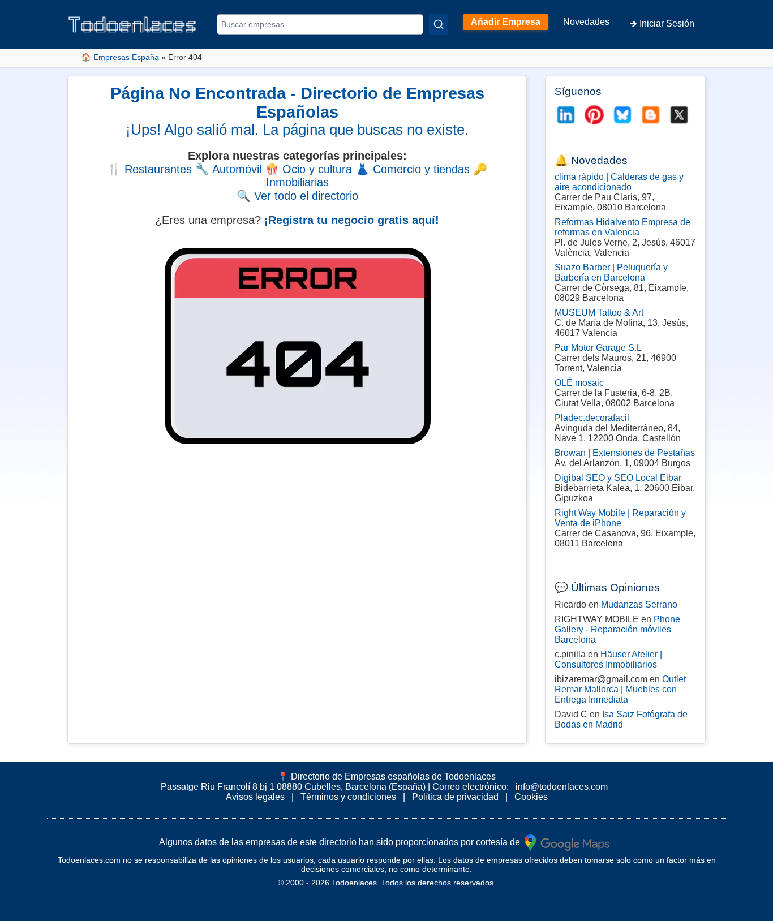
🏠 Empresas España (120, 57)
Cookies (531, 797)
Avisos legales (255, 797)
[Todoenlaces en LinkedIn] (566, 115)
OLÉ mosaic (579, 383)
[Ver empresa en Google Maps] (567, 841)
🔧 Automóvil (228, 169)
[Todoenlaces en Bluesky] (622, 115)
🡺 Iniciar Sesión (662, 23)
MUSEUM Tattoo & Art (599, 312)
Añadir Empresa (505, 22)
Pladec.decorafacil (592, 418)
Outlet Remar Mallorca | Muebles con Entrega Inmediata (620, 689)
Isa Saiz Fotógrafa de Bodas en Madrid (621, 719)
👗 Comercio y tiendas (412, 169)
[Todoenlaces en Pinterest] (594, 115)
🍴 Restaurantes (149, 169)
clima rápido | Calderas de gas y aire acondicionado (619, 182)
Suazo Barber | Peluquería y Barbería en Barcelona (611, 272)
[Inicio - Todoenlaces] (131, 25)
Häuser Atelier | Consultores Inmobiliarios (608, 659)
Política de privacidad (455, 797)
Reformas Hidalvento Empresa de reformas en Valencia (622, 227)
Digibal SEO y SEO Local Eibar (618, 478)
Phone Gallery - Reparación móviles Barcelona (617, 629)
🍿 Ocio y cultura (308, 169)
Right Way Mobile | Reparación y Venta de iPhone (620, 518)
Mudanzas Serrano (639, 604)
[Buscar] (438, 24)
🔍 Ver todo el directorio (297, 196)
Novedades (586, 22)
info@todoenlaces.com (562, 786)
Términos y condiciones (348, 797)
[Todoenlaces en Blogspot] (650, 115)
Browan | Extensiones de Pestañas (625, 453)
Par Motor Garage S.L (598, 347)
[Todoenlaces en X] (679, 115)
